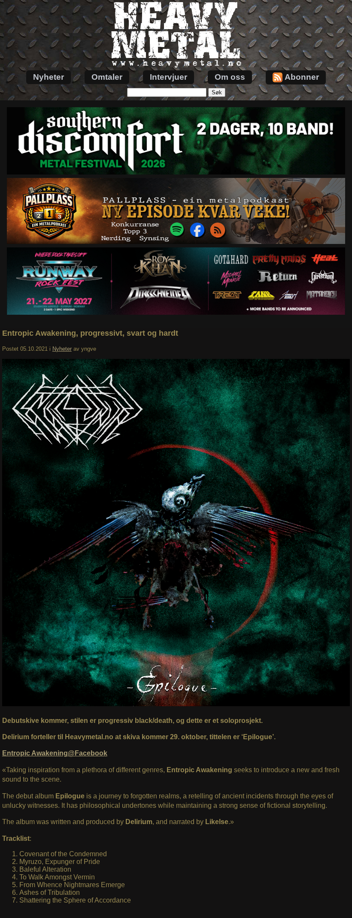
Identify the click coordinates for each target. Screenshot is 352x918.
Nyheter (48, 76)
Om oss (230, 76)
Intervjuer (168, 76)
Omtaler (106, 76)
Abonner (302, 76)
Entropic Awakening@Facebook (54, 753)
